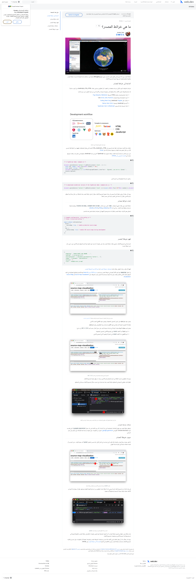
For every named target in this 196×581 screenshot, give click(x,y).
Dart (105, 106)
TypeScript (101, 106)
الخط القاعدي (158, 2)
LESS (106, 98)
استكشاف (167, 2)
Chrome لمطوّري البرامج (92, 563)
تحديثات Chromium (93, 566)
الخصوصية (188, 577)
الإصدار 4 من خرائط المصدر (95, 541)
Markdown (104, 95)
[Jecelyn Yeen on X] (123, 35)
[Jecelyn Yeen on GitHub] (121, 35)
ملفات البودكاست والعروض (92, 570)
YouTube (47, 566)
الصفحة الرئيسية (128, 21)
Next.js (104, 103)
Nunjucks (98, 95)
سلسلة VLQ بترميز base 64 (90, 272)
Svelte (102, 100)
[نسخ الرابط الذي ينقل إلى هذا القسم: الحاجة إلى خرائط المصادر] (112, 84)
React (106, 100)
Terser (101, 150)
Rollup (101, 208)
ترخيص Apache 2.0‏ (76, 549)
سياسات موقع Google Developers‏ (122, 551)
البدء (7, 22)
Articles (191, 7)
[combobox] (29, 1)
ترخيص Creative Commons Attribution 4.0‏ (110, 549)
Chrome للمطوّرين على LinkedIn (42, 568)
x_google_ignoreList (107, 430)
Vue (109, 100)
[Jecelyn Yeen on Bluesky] (119, 35)
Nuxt (108, 103)
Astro (111, 103)
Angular (120, 100)
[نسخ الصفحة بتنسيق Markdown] (99, 25)
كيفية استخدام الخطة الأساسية (146, 2)
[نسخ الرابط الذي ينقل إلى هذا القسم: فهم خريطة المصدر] (116, 239)
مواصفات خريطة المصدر (105, 269)
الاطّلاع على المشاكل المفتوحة (140, 566)
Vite (110, 208)
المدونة (135, 2)
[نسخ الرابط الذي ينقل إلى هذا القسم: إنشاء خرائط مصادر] (116, 201)
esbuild (91, 208)
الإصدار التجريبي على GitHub (119, 156)
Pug (94, 95)
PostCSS (110, 98)
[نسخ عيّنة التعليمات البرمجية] (133, 160)
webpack (106, 208)
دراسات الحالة (128, 2)
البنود (193, 577)
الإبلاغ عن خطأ (143, 563)
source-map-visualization (82, 274)
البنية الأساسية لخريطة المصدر (92, 269)
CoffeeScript (111, 106)
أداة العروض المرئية (87, 318)
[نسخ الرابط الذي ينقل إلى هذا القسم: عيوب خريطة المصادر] (114, 437)
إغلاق (17, 22)
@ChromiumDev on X (44, 563)
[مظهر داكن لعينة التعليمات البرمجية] (131, 160)
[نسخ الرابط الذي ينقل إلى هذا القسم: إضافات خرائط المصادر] (116, 425)
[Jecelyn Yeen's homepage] (117, 35)
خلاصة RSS (46, 570)
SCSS (102, 98)
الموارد (173, 2)
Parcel (96, 208)
